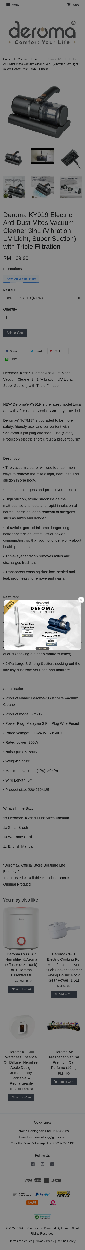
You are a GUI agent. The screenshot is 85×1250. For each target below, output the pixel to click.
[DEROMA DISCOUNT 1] (42, 625)
